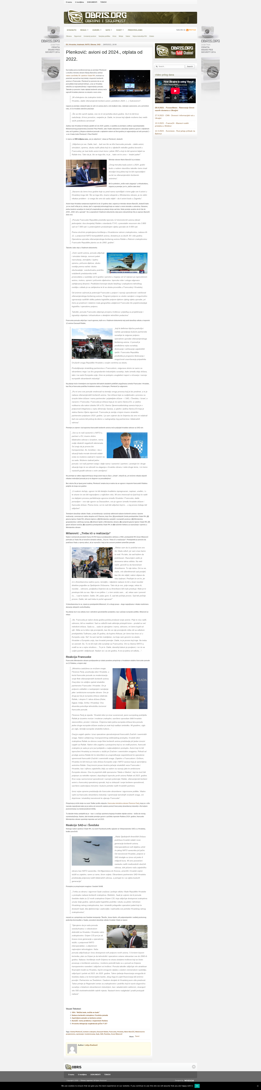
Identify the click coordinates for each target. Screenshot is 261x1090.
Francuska (112, 1032)
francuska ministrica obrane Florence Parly (123, 803)
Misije (121, 36)
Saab (97, 1034)
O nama (69, 2)
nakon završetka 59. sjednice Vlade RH (80, 76)
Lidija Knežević (91, 1045)
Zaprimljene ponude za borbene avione (87, 1018)
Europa (95, 30)
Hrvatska (72, 45)
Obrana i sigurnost (105, 21)
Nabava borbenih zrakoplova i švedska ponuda (90, 1015)
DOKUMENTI (92, 2)
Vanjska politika (104, 36)
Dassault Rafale (102, 1032)
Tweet (137, 1036)
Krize (114, 36)
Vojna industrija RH (140, 36)
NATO (107, 30)
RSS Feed (192, 30)
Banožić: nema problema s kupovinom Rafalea (90, 1021)
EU (67, 45)
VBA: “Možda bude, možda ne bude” (86, 1012)
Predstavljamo (135, 30)
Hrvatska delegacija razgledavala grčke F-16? (89, 1024)
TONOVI (103, 2)
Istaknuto (71, 30)
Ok (197, 1086)
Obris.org (106, 16)
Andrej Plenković (76, 1032)
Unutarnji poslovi (90, 36)
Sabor (128, 36)
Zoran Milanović (116, 1034)
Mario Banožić (129, 1032)
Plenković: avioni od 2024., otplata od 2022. (104, 55)
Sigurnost (77, 36)
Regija (82, 30)
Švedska (107, 1034)
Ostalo (151, 36)
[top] (194, 1067)
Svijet (118, 30)
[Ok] (257, 1086)
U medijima (79, 2)
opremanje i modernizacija (85, 1034)
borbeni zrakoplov (89, 1032)
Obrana (69, 36)
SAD (98, 45)
